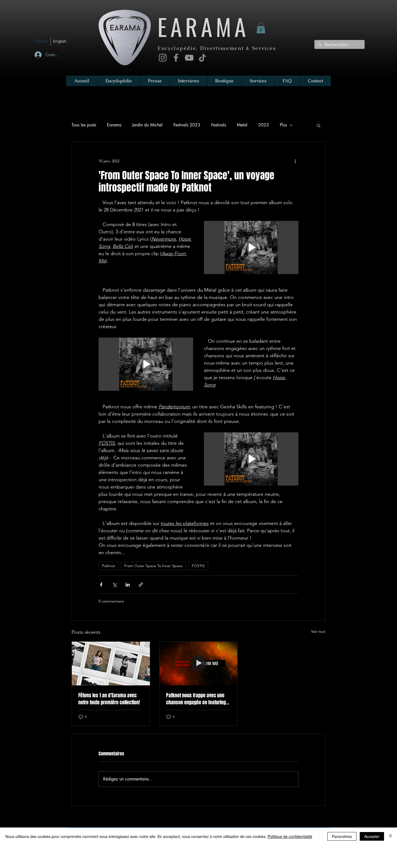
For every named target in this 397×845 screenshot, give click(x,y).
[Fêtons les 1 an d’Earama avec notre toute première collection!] (111, 663)
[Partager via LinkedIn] (127, 584)
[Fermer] (390, 836)
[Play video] (251, 247)
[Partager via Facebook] (101, 584)
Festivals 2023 (186, 125)
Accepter (371, 836)
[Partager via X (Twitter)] (114, 584)
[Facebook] (176, 57)
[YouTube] (189, 57)
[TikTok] (202, 57)
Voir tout (318, 631)
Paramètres (342, 836)
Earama (114, 125)
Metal (242, 125)
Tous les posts (84, 125)
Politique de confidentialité (290, 836)
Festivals (218, 125)
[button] (260, 27)
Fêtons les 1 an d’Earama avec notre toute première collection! (109, 699)
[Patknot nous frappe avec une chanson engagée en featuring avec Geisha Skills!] (199, 663)
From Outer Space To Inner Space (153, 565)
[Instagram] (162, 57)
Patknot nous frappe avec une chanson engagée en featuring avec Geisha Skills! (196, 699)
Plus (283, 125)
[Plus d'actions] (295, 161)
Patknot (108, 565)
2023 (263, 125)
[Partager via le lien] (140, 584)
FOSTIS (198, 565)
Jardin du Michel (147, 125)
